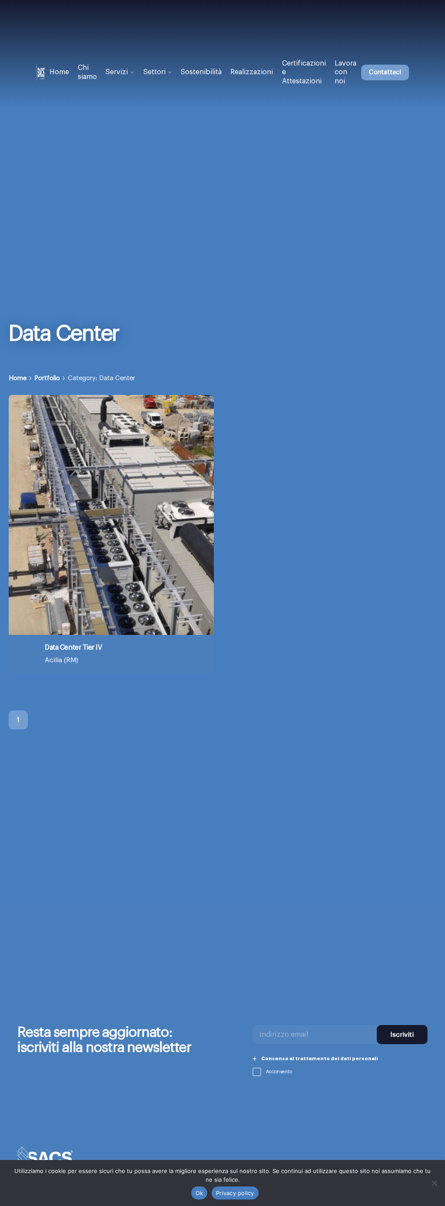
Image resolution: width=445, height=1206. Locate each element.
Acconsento (278, 1071)
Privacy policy (235, 1193)
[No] (434, 1183)
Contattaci (385, 72)
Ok (199, 1193)
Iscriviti (402, 1034)
